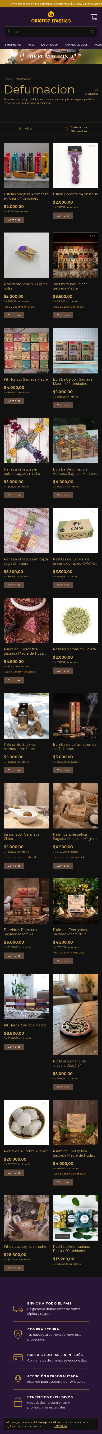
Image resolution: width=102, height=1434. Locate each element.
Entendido (60, 1426)
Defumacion (49, 44)
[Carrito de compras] (94, 17)
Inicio (7, 79)
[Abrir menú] (8, 17)
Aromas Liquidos (76, 44)
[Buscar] (92, 31)
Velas (31, 44)
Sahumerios (13, 44)
